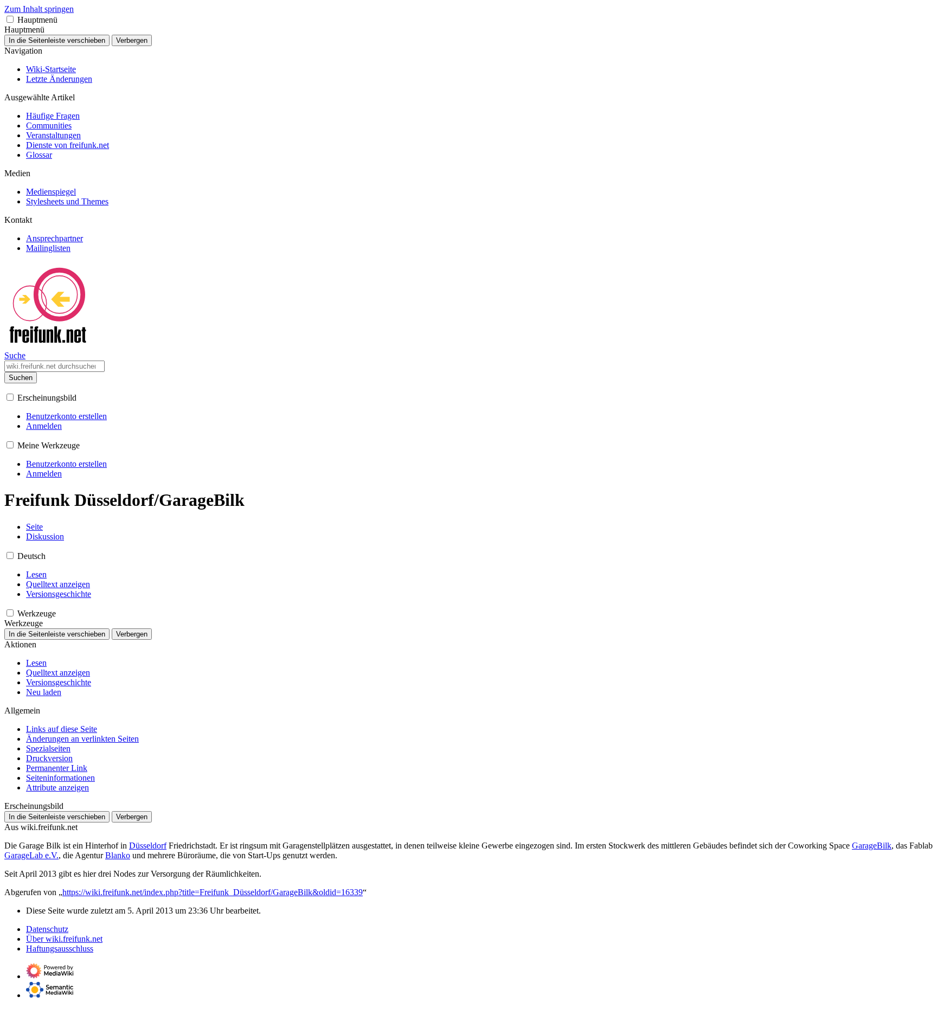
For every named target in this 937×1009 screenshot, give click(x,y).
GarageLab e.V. (31, 855)
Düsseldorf (147, 845)
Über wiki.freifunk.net (64, 938)
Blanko (117, 855)
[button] (10, 19)
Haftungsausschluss (59, 948)
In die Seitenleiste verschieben (57, 40)
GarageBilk (871, 845)
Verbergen (131, 40)
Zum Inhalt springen (39, 9)
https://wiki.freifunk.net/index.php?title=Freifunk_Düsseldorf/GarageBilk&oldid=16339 (212, 892)
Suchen (21, 378)
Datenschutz (47, 929)
